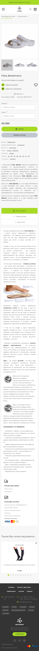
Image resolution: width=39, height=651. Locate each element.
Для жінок (12, 148)
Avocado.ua (14, 647)
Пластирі (6, 613)
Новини (29, 591)
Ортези (14, 607)
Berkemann (11, 142)
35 (9, 156)
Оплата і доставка (24, 587)
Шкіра (11, 153)
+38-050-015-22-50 (9, 598)
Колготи (5, 610)
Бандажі (5, 607)
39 (20, 156)
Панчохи (23, 607)
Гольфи (31, 607)
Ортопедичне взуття (18, 610)
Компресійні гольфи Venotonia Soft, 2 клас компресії (19, 565)
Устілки (31, 610)
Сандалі (12, 159)
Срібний (15, 150)
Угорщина (20, 145)
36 (11, 156)
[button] (8, 575)
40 (23, 156)
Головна (11, 587)
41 (26, 156)
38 (17, 156)
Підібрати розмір (19, 135)
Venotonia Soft (19, 545)
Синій (9, 150)
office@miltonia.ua (26, 602)
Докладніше (19, 552)
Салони (21, 591)
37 (14, 156)
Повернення (11, 591)
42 (29, 156)
